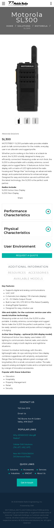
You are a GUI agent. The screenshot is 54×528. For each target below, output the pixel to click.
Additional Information (28, 266)
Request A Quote (27, 255)
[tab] (27, 211)
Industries (15, 473)
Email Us (22, 413)
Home (9, 26)
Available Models (28, 278)
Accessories (38, 272)
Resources (17, 272)
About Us (41, 473)
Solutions (24, 26)
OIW (32, 506)
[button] (27, 211)
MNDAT (28, 473)
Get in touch (27, 482)
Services (42, 470)
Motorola (41, 26)
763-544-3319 (24, 408)
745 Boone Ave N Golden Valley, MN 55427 (29, 420)
